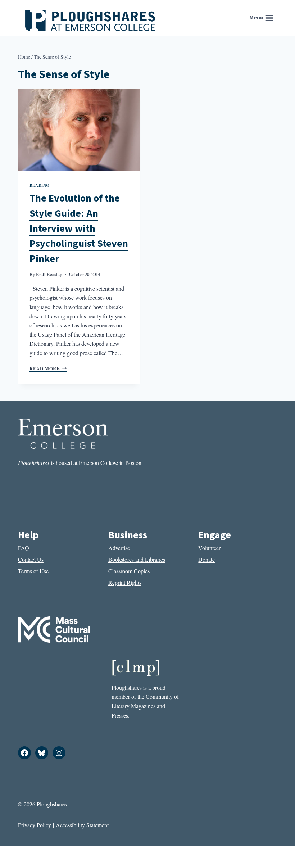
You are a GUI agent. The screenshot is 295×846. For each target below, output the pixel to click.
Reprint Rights (124, 582)
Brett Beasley (49, 274)
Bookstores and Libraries (136, 559)
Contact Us (31, 559)
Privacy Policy (34, 825)
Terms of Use (33, 571)
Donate (206, 559)
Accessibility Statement (82, 825)
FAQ (23, 548)
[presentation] (79, 130)
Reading (40, 185)
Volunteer (209, 548)
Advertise (119, 548)
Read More (48, 368)
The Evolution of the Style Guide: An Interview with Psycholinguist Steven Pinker (79, 228)
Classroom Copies (129, 571)
